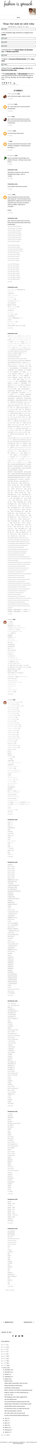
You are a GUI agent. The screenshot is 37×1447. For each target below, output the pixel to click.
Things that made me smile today (13, 1385)
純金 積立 (19, 481)
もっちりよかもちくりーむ (15, 631)
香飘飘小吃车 (11, 1094)
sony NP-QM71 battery (14, 275)
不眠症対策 (11, 764)
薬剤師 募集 (11, 1207)
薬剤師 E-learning (13, 1215)
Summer (18, 351)
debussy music (17, 596)
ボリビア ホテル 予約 (13, 732)
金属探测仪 (11, 963)
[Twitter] (16, 1336)
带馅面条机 (11, 972)
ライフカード (11, 297)
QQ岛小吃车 (11, 932)
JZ (8, 141)
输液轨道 (10, 1174)
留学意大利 (11, 1127)
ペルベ (9, 806)
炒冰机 (9, 955)
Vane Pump (11, 991)
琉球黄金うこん (12, 637)
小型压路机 (11, 883)
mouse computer (12, 794)
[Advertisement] (18, 1305)
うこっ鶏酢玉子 (12, 633)
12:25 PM (10, 328)
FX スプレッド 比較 (13, 321)
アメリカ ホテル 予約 (13, 704)
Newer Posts (8, 1322)
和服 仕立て (19, 368)
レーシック (11, 312)
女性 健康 (12, 373)
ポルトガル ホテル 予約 (14, 711)
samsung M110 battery (14, 245)
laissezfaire (11, 104)
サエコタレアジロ (12, 680)
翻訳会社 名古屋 (12, 305)
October (7, 1374)
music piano (14, 558)
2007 (4, 1367)
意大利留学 (11, 1125)
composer (24, 564)
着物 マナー (18, 383)
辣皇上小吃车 (11, 878)
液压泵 (9, 985)
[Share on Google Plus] (9, 83)
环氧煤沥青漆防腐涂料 (13, 898)
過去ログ (11, 385)
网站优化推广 (11, 936)
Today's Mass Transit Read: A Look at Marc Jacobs (17, 1404)
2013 (4, 1354)
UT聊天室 (10, 1252)
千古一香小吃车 (12, 1003)
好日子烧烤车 (11, 1148)
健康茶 (28, 360)
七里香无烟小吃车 (12, 913)
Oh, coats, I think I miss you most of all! (14, 1413)
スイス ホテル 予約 (13, 717)
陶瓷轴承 (10, 1161)
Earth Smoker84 (12, 650)
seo (26, 362)
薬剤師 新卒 (11, 1209)
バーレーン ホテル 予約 (14, 728)
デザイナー (24, 353)
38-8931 (10, 1205)
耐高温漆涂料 (11, 902)
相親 (9, 1257)
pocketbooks (21, 549)
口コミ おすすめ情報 (21, 455)
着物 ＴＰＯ (12, 383)
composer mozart (22, 562)
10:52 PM (10, 995)
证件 (9, 1282)
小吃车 (9, 908)
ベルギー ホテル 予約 (13, 730)
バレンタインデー (12, 783)
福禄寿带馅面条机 (12, 976)
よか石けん (11, 624)
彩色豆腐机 (11, 1103)
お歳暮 (9, 774)
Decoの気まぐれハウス (14, 301)
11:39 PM (10, 856)
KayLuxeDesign (18, 1443)
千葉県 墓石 (11, 293)
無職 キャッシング (15, 341)
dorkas (10, 116)
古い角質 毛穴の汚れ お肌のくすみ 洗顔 (18, 665)
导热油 (9, 1119)
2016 (4, 1347)
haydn (18, 566)
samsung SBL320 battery (14, 232)
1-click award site (10, 73)
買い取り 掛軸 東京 (21, 485)
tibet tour (10, 1172)
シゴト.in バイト (12, 684)
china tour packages (13, 1170)
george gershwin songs (19, 604)
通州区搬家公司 (12, 1013)
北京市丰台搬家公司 (13, 1018)
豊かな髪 (10, 642)
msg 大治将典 (13, 353)
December (8, 1370)
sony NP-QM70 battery (14, 273)
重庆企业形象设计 (12, 1276)
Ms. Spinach (11, 155)
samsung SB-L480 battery (15, 235)
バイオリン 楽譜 (12, 768)
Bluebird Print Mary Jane (9, 70)
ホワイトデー (11, 785)
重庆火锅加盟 (11, 1235)
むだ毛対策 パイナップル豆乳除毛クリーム (19, 802)
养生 (9, 1270)
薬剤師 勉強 (11, 1217)
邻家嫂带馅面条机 (12, 979)
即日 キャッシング (14, 340)
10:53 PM (10, 1193)
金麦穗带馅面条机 (12, 978)
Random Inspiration (13, 51)
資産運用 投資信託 (26, 464)
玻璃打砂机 (11, 964)
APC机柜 (10, 1024)
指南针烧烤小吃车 (12, 881)
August (7, 1379)
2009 (4, 1363)
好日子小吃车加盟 (12, 1075)
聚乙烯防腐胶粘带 (12, 889)
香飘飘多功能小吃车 (13, 880)
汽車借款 (10, 1263)
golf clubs (10, 1236)
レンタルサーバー (14, 364)
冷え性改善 (11, 833)
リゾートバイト (12, 686)
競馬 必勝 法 (18, 389)
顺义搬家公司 (11, 1067)
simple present (16, 547)
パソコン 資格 (11, 757)
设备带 (9, 1187)
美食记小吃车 (11, 927)
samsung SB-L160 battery (15, 230)
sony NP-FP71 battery (13, 260)
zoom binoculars (12, 1240)
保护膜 (9, 1149)
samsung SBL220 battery (14, 226)
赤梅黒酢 (10, 635)
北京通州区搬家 (12, 1014)
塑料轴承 (10, 1159)
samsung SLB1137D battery (15, 251)
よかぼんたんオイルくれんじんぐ (16, 627)
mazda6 (20, 360)
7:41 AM (10, 614)
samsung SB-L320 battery (15, 234)
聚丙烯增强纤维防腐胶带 (14, 891)
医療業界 (10, 1218)
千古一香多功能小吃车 (13, 1005)
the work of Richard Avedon (17, 59)
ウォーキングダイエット (14, 770)
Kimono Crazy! (8, 1381)
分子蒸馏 (10, 1114)
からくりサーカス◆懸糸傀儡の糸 (16, 289)
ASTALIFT (10, 654)
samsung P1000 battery (14, 247)
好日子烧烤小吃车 (12, 1033)
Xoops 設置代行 (12, 303)
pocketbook (15, 549)
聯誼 (9, 1253)
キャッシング (11, 323)
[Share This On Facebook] (2, 83)
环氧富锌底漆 (11, 896)
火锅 (9, 1246)
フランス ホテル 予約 (13, 719)
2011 (4, 1358)
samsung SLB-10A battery (15, 239)
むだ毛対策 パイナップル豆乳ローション (18, 804)
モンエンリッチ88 (12, 810)
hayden (15, 566)
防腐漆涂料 (11, 893)
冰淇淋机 (10, 953)
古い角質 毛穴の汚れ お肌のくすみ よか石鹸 (19, 667)
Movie (22, 351)
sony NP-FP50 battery (13, 256)
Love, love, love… (9, 1394)
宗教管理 (10, 1272)
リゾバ (9, 688)
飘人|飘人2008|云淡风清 (14, 1123)
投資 (23, 481)
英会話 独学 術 (25, 366)
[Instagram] (22, 1336)
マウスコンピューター (13, 793)
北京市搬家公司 (12, 1062)
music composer (22, 573)
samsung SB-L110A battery (15, 228)
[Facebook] (13, 1336)
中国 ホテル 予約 (12, 743)
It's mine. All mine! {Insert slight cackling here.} (16, 1415)
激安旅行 (10, 755)
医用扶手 (10, 1183)
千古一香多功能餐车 (13, 925)
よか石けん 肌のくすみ (14, 663)
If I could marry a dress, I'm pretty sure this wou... (17, 1408)
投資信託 (18, 477)
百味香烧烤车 (11, 915)
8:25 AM (10, 164)
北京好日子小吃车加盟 (13, 1035)
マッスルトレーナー (13, 658)
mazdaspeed (14, 360)
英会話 (12, 366)
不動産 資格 (11, 760)
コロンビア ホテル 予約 (14, 745)
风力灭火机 (11, 1136)
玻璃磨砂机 (11, 968)
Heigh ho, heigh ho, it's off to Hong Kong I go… (16, 1392)
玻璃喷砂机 (11, 966)
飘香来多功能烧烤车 (13, 928)
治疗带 (9, 1189)
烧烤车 (9, 1157)
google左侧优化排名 (13, 934)
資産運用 (18, 464)
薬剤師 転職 (11, 1203)
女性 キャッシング (24, 336)
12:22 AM (10, 212)
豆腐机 (9, 1082)
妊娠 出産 (18, 377)
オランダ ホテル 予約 (13, 708)
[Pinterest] (19, 1336)
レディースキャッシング (15, 343)
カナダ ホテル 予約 (13, 740)
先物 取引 (13, 481)
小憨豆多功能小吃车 (13, 912)
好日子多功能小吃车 (13, 1030)
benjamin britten (14, 598)
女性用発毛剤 (11, 646)
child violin (25, 558)
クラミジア (11, 291)
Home (18, 17)
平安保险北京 (11, 1050)
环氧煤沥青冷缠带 (12, 887)
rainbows (13, 541)
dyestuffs (14, 538)
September (8, 1376)
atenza (24, 360)
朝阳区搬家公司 (12, 1064)
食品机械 (10, 864)
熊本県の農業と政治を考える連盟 (16, 325)
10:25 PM (10, 1286)
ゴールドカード (12, 308)
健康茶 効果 (16, 362)
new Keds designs (18, 68)
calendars (16, 545)
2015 (4, 1349)
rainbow (18, 541)
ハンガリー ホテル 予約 (14, 715)
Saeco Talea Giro (12, 678)
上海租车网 (11, 1048)
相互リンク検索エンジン (14, 791)
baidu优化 (10, 938)
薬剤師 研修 (11, 1213)
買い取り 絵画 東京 (15, 490)
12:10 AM (10, 178)
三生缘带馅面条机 (12, 983)
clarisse (10, 194)
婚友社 (9, 1255)
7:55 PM (10, 135)
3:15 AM (10, 189)
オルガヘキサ (11, 639)
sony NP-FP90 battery (13, 264)
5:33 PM (10, 125)
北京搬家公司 (11, 1009)
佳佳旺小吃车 (11, 919)
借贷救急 (10, 1261)
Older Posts (28, 1322)
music (12, 553)
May (6, 1423)
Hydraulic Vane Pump (13, 989)
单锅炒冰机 (11, 957)
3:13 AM (10, 150)
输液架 (9, 1185)
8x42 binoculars (12, 1242)
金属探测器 (11, 961)
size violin (19, 558)
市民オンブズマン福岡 (13, 306)
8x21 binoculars (12, 1244)
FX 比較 (24, 479)
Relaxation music (15, 555)
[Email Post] (14, 83)
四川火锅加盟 (11, 1231)
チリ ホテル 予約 (12, 742)
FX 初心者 (19, 479)
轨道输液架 (11, 1178)
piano (25, 556)
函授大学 (13, 349)
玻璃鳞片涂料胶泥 (12, 904)
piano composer (17, 564)
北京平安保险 (11, 1052)
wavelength (16, 540)
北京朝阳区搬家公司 (13, 1011)
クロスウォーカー (12, 675)
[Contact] (24, 1336)
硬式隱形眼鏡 (11, 1233)
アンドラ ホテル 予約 (13, 723)
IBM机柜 (10, 1022)
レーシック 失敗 (12, 299)
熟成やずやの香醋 (12, 671)
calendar (21, 545)
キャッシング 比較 (15, 345)
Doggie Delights (12, 355)
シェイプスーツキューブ (14, 659)
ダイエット (24, 373)
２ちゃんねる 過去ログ (20, 385)
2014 (4, 1351)
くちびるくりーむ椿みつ (14, 629)
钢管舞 (9, 1129)
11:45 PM (10, 1223)
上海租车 (10, 1045)
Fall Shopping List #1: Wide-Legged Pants (15, 1397)
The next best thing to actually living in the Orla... (17, 1401)
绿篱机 (9, 1134)
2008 (4, 1365)
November (8, 1372)
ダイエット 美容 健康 (15, 381)
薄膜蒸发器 (11, 1117)
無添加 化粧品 (19, 392)
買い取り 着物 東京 (19, 483)
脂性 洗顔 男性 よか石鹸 (14, 669)
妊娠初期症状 (11, 828)
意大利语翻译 (11, 993)
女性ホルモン (11, 835)
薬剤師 (9, 1201)
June (6, 1420)
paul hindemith (17, 602)
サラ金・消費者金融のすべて (15, 318)
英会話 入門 (17, 366)
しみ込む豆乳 (11, 656)
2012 (4, 1356)
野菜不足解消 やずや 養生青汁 (16, 673)
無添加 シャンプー (15, 394)
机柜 (9, 1020)
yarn (21, 541)
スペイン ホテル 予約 (13, 713)
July (6, 1418)
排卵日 (9, 837)
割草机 (9, 1133)
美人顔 (9, 751)
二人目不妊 (11, 848)
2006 (4, 1435)
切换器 (9, 1028)
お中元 (9, 775)
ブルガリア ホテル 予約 (14, 738)
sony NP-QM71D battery (14, 277)
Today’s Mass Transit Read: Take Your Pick (15, 1383)
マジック (21, 364)
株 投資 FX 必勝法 (14, 407)
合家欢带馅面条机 (12, 974)
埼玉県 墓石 (11, 310)
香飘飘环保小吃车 (12, 917)
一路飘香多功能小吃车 (13, 930)
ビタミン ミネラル (12, 295)
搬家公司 (10, 1007)
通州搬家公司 (11, 1065)
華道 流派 (22, 362)
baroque (15, 562)
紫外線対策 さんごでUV (14, 625)
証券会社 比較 (25, 477)
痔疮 (9, 1284)
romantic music (17, 570)
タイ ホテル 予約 (12, 721)
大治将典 (19, 353)
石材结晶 (10, 1056)
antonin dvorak (18, 590)
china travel (11, 1168)
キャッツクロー (12, 841)
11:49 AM (10, 98)
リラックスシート (12, 640)
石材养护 (10, 1058)
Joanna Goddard (12, 93)
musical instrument (19, 556)
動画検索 (10, 789)
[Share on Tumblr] (11, 83)
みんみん (10, 619)
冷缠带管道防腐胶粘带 (13, 885)
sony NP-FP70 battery (13, 252)
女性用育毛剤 (11, 644)
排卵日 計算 (11, 850)
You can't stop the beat (10, 1399)
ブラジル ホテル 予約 (13, 734)
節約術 (9, 753)
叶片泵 (9, 987)
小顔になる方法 (12, 749)
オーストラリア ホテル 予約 (15, 702)
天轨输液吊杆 (11, 1182)
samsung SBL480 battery (14, 237)
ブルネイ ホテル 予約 (13, 736)
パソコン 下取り (12, 781)
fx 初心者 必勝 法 (18, 402)
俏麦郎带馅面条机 (12, 981)
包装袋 (9, 906)
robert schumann (15, 575)
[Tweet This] (4, 83)
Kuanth (3, 34)
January (7, 1432)
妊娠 (9, 829)
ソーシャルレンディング (14, 762)
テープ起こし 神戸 (12, 314)
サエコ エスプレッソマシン (15, 682)
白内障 (9, 320)
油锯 (9, 1131)
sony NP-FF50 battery (13, 270)
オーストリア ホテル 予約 (14, 726)
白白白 (9, 808)
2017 (4, 1344)
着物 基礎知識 (14, 609)
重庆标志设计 (11, 1274)
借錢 (9, 1259)
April (6, 1425)
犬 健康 (18, 355)
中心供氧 (10, 1191)
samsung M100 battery (14, 241)
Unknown (10, 131)
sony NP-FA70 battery (13, 268)
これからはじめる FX (16, 404)
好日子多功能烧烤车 (13, 923)
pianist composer (15, 568)
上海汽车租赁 (11, 1047)
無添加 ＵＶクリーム (24, 390)
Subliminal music (17, 551)
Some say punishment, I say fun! (13, 1411)
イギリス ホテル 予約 (13, 710)
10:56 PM (10, 814)
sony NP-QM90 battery (14, 279)
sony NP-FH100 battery (14, 254)
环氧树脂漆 (11, 895)
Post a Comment (10, 1290)
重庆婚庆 (10, 1267)
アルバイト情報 (12, 691)
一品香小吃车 (11, 1041)
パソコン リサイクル (13, 779)
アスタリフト (11, 652)
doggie (9, 356)
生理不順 (10, 831)
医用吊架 (10, 1180)
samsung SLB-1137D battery (15, 249)
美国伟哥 (10, 1280)
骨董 (28, 485)
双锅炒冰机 (11, 959)
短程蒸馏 (10, 1116)
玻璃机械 (10, 970)
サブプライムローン (13, 766)
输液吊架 (10, 1176)
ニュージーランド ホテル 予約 (16, 706)
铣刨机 (9, 1165)
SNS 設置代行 (11, 316)
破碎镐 (9, 1163)
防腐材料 (10, 900)
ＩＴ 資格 (10, 758)
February (7, 1430)
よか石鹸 (10, 622)
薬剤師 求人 (11, 1211)
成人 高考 (19, 349)
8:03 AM (10, 281)
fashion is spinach (19, 1442)
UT (8, 1248)
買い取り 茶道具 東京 (15, 492)
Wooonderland (23, 73)
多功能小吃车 (11, 1155)
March (6, 1427)
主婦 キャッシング (13, 336)
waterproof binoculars (13, 1238)
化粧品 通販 (14, 390)
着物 (15, 368)
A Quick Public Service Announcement (14, 1406)
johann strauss (17, 581)
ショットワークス (12, 690)
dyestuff (10, 538)
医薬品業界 (11, 1220)
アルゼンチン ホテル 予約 (14, 725)
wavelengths (22, 540)
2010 (4, 1361)
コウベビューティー (13, 800)
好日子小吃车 (11, 866)
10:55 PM (10, 694)
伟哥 (9, 1269)
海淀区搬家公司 (12, 1016)
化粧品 (24, 389)
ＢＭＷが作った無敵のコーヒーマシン (18, 676)
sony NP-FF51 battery (13, 271)
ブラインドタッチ (12, 777)
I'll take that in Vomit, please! (11, 1388)
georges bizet (14, 583)
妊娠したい (11, 822)
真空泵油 (10, 1121)
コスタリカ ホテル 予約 (14, 747)
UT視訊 (10, 1250)
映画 (15, 351)
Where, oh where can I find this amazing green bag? (18, 1390)
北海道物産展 (11, 787)
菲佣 (9, 1265)
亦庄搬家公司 (11, 1069)
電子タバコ (11, 648)
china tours (11, 1166)
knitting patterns (15, 543)
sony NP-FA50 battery (13, 266)
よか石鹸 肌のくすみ (13, 661)
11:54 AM (10, 111)
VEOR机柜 (10, 1026)
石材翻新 (10, 1054)
